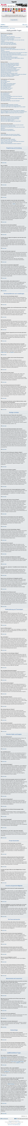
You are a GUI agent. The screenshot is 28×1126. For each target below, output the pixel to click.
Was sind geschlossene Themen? (7, 88)
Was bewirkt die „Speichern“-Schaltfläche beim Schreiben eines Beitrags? (13, 74)
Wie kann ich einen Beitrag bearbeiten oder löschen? (10, 64)
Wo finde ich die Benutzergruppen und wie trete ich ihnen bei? (11, 96)
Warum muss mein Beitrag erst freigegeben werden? (10, 75)
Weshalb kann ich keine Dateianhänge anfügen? (9, 70)
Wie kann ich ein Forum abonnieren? (7, 129)
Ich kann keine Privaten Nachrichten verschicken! (9, 104)
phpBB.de (12, 352)
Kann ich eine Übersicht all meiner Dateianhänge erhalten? (11, 135)
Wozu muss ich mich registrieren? (7, 34)
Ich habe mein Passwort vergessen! (7, 42)
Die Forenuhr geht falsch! (5, 51)
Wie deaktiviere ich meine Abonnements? (8, 130)
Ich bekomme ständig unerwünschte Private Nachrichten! (11, 105)
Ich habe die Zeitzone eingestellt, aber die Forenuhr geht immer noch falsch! (14, 52)
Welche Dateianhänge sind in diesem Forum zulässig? (10, 134)
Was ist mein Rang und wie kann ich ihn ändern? (9, 57)
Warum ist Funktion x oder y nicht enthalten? (8, 140)
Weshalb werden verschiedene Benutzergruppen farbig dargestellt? (12, 98)
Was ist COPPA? (4, 35)
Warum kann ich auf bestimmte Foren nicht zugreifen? (10, 69)
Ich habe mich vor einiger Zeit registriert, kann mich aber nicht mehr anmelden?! (12, 40)
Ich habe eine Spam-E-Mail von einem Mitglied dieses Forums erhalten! (13, 106)
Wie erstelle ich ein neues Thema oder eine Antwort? (10, 63)
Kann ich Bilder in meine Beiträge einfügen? (8, 83)
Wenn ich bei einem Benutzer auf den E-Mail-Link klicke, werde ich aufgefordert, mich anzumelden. (12, 59)
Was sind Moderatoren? (5, 94)
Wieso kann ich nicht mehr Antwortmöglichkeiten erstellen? (11, 67)
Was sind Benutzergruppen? (6, 95)
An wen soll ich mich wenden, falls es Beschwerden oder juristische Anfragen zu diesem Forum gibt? (12, 142)
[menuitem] (3, 25)
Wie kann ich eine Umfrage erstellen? (7, 66)
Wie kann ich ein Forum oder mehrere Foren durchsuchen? (11, 116)
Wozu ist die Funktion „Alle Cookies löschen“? (9, 44)
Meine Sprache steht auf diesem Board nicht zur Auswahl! (11, 53)
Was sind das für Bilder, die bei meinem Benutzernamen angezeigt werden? (14, 54)
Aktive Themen (12, 28)
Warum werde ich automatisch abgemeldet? (8, 43)
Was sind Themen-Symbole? (6, 89)
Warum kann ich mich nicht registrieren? (8, 36)
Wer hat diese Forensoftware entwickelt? (8, 139)
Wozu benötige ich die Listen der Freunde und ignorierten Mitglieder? (13, 110)
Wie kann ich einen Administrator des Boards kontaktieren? (11, 143)
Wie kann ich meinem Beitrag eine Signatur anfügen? (10, 65)
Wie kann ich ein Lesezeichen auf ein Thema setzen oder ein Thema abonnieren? (13, 128)
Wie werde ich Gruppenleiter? (6, 97)
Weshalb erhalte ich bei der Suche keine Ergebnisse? (10, 117)
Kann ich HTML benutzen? (5, 81)
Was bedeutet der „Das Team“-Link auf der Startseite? (10, 100)
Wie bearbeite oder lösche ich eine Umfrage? (8, 68)
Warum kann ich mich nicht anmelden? (7, 38)
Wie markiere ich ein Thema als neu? (7, 76)
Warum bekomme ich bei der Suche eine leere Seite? (10, 118)
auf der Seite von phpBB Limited (17, 1061)
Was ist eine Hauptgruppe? (5, 99)
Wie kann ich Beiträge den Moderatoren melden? (9, 73)
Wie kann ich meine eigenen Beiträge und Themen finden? (11, 121)
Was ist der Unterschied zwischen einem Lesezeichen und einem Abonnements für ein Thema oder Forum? (12, 125)
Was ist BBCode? (4, 80)
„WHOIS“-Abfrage (10, 1084)
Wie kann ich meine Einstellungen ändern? (8, 48)
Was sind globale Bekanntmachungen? (7, 84)
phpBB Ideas (6, 1071)
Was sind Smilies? (4, 82)
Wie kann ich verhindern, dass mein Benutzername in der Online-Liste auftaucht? (13, 50)
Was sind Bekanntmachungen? (6, 85)
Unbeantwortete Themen (4, 28)
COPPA (13, 203)
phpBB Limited (4, 352)
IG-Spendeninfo (14, 19)
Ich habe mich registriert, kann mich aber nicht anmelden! (11, 37)
